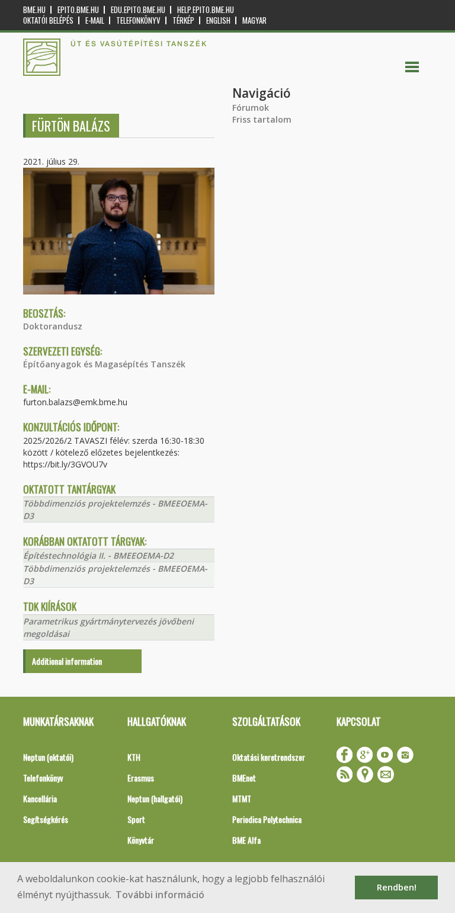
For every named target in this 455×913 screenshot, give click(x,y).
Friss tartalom (261, 119)
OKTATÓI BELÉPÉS (48, 20)
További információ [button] (160, 894)
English (218, 20)
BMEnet (244, 777)
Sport (136, 819)
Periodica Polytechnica (267, 819)
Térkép (183, 20)
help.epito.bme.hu (205, 10)
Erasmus (140, 777)
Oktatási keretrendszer (268, 757)
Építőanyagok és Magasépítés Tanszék (104, 364)
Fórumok (250, 107)
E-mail (94, 20)
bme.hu (34, 10)
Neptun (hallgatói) (154, 798)
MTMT (241, 798)
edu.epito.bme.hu (138, 10)
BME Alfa (246, 840)
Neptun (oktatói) (48, 757)
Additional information (67, 661)
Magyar (254, 20)
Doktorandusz (52, 326)
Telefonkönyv (138, 20)
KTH (133, 757)
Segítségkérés (45, 819)
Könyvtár (140, 840)
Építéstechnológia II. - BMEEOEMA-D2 (98, 555)
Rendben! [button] (396, 887)
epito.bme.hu (78, 10)
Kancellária (40, 798)
